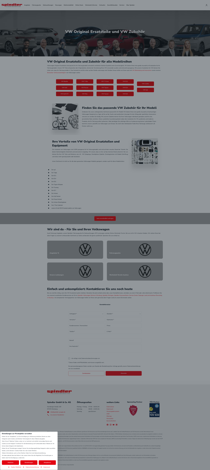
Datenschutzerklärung (32, 467)
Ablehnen (10, 462)
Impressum (46, 467)
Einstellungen (29, 462)
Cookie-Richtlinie (16, 467)
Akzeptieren (47, 462)
